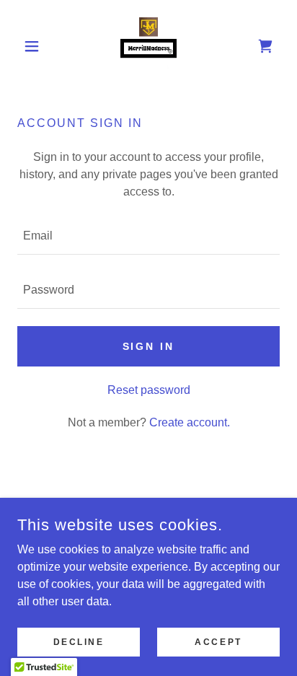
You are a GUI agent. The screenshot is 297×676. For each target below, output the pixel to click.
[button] (37, 46)
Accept (218, 641)
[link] (148, 46)
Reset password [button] (148, 390)
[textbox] (148, 236)
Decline (79, 641)
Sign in (149, 346)
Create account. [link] (189, 422)
